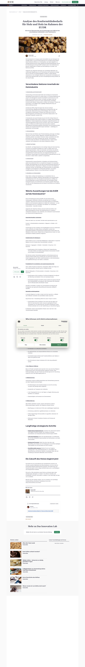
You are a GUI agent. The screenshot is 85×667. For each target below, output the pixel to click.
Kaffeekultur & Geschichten (43, 5)
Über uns (58, 2)
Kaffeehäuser (63, 5)
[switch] (36, 340)
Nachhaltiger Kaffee (72, 5)
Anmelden (75, 2)
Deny (26, 344)
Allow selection (42, 344)
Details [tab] (42, 325)
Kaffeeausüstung (32, 5)
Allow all (59, 344)
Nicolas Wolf (33, 489)
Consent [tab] (25, 325)
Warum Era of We (38, 2)
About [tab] (60, 325)
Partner (51, 2)
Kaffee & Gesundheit (55, 5)
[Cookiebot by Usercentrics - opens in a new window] (62, 322)
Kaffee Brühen (24, 5)
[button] (13, 5)
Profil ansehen (16, 271)
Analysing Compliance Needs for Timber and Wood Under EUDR (40, 510)
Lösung (46, 2)
